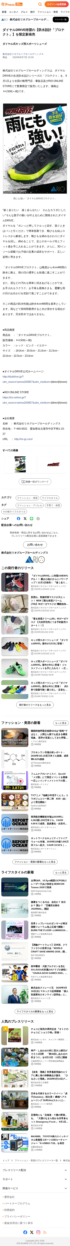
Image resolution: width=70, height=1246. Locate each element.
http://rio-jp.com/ (23, 439)
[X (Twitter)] (25, 518)
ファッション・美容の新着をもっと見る (35, 861)
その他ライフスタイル (14, 511)
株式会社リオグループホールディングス (23, 54)
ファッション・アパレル (29, 505)
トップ (6, 1160)
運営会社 (9, 1197)
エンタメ (13, 12)
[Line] (31, 518)
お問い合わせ (35, 544)
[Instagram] (38, 1232)
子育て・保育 (53, 505)
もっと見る (61, 723)
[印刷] (38, 518)
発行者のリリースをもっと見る (35, 705)
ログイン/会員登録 (56, 4)
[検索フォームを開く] (40, 4)
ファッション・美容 (47, 12)
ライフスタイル (50, 498)
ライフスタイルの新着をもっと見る (35, 1011)
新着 (4, 12)
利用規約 (9, 1210)
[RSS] (45, 1232)
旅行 (32, 12)
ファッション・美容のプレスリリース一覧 (36, 1160)
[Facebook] (18, 518)
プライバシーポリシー (16, 1216)
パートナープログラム (16, 1203)
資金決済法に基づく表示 (18, 1223)
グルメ (24, 12)
